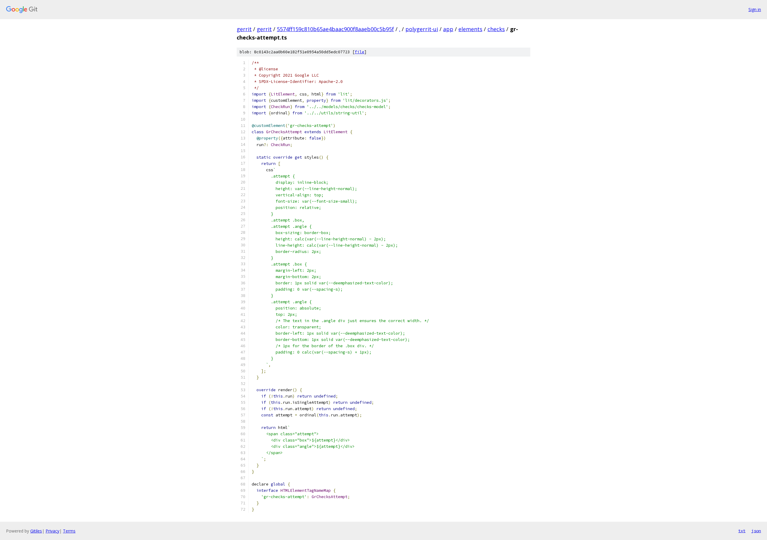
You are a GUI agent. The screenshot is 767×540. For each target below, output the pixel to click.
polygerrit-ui (421, 29)
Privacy (52, 531)
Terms (69, 531)
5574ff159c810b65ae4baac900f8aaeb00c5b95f (335, 29)
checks (496, 29)
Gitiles (36, 531)
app (448, 29)
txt (741, 530)
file (359, 51)
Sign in (754, 9)
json (756, 530)
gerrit (244, 29)
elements (470, 29)
